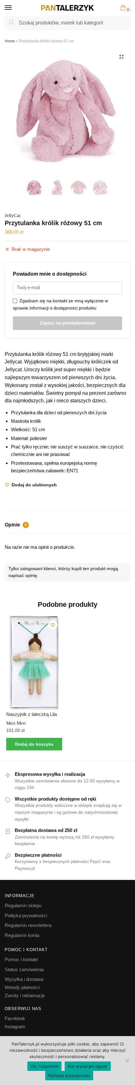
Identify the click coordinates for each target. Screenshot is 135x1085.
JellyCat (12, 215)
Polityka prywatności (26, 915)
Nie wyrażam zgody (87, 1066)
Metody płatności (22, 987)
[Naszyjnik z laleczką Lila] (34, 663)
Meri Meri (16, 723)
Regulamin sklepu (23, 905)
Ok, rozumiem (44, 1066)
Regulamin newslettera (28, 925)
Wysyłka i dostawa (24, 979)
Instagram (15, 1026)
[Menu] (14, 8)
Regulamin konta (22, 935)
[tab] (67, 525)
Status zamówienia (24, 969)
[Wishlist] (52, 625)
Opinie (16, 524)
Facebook (15, 1018)
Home (10, 41)
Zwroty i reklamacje (25, 995)
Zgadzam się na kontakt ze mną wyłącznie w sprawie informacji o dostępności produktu (60, 304)
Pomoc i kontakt (21, 959)
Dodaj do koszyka (34, 744)
